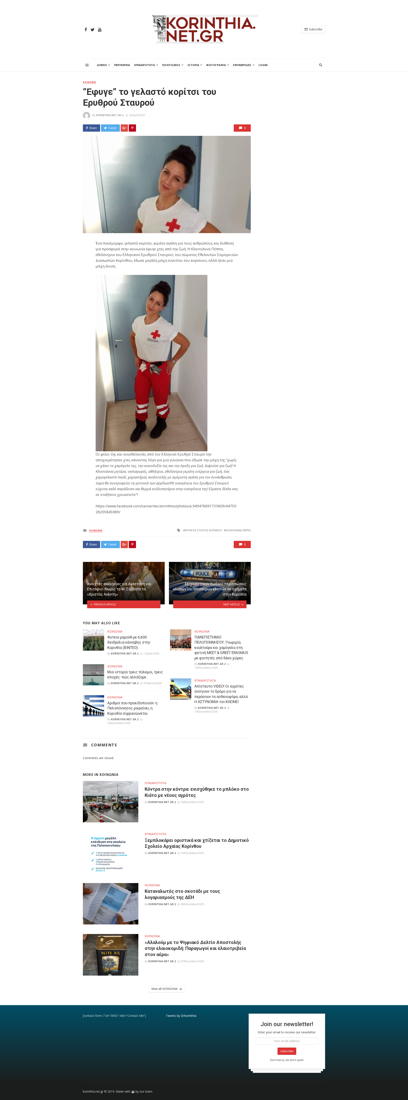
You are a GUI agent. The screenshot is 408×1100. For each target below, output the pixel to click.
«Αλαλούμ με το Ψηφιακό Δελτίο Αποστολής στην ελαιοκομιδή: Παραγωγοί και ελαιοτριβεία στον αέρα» (195, 948)
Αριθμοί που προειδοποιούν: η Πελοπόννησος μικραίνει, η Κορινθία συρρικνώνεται (132, 708)
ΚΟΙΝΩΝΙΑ (89, 82)
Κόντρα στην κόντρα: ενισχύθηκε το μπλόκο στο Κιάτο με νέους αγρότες (197, 792)
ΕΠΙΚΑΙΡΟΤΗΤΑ (144, 65)
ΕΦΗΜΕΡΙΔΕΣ (242, 65)
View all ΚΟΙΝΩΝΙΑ (164, 989)
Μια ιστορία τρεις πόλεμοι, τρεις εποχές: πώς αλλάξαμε (135, 674)
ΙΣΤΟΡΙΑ (193, 65)
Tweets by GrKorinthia (181, 1016)
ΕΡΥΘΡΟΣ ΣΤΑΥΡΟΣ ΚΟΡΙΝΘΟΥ (203, 530)
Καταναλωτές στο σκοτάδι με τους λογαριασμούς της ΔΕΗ (182, 894)
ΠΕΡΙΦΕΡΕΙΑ (122, 65)
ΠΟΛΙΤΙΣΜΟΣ (171, 65)
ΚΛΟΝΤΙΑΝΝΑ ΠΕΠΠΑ (238, 530)
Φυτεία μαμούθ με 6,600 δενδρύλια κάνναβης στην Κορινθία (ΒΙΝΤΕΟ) (128, 642)
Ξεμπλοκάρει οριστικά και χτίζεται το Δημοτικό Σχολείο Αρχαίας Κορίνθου (197, 843)
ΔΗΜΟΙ (102, 65)
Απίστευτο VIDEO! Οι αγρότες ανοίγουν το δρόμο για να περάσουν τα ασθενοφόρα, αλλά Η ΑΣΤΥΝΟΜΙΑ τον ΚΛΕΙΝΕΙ (221, 694)
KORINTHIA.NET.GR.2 (109, 115)
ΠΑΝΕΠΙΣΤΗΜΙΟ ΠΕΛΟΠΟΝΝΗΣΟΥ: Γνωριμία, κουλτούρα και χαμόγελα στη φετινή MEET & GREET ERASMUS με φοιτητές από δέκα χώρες (221, 647)
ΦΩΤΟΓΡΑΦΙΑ (216, 65)
